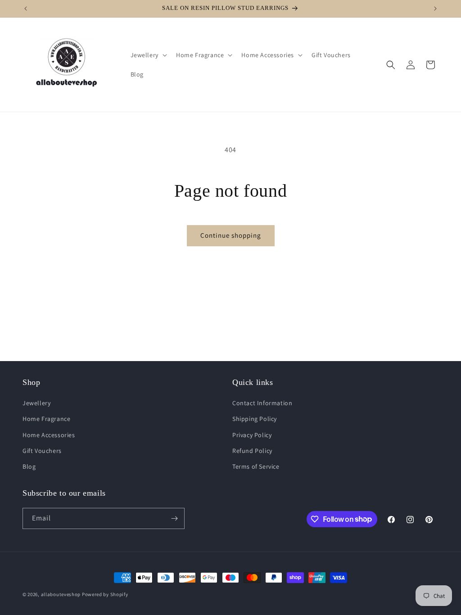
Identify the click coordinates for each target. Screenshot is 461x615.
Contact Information (262, 403)
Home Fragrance (46, 419)
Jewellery (36, 403)
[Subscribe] (174, 518)
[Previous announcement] (26, 8)
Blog (29, 466)
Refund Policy (252, 451)
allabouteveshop (61, 594)
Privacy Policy (251, 435)
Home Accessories (49, 435)
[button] (148, 54)
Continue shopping (230, 235)
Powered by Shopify (105, 594)
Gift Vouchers (42, 451)
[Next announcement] (435, 8)
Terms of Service (256, 466)
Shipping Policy (254, 419)
